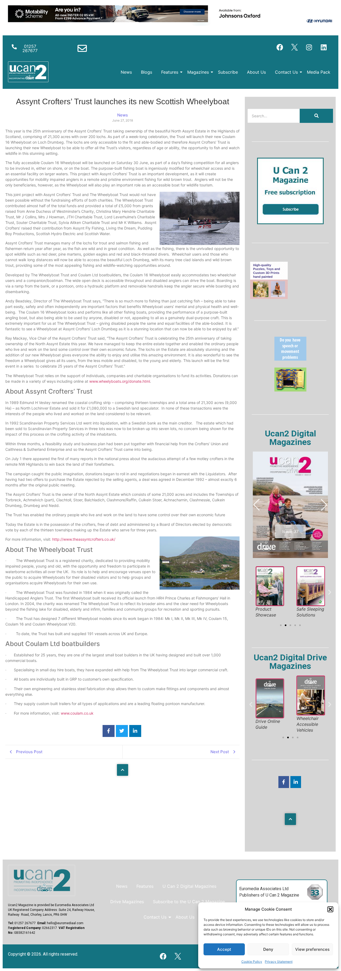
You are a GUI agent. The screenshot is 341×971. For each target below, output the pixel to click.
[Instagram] (309, 47)
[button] (330, 909)
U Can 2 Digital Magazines (189, 886)
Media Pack (318, 72)
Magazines (198, 72)
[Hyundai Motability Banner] (170, 24)
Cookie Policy (251, 962)
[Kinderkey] (290, 390)
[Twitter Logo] (294, 47)
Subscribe (228, 72)
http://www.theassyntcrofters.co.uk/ (83, 539)
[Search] (316, 116)
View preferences (312, 949)
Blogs (146, 72)
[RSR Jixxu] (268, 297)
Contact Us (286, 72)
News (126, 72)
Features (169, 72)
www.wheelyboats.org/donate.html (119, 381)
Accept (224, 949)
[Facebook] (279, 47)
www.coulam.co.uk (77, 713)
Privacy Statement (279, 962)
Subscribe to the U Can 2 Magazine (189, 901)
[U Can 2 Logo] (28, 72)
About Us (256, 72)
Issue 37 (290, 531)
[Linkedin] (323, 47)
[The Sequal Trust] (290, 359)
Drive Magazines (127, 901)
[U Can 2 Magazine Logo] (41, 880)
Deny (268, 949)
